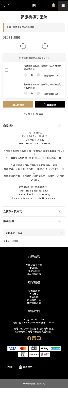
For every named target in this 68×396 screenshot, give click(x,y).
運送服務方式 (34, 299)
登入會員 (34, 293)
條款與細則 (34, 271)
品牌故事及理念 (34, 265)
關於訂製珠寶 (34, 302)
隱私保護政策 (34, 274)
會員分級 (34, 296)
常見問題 (34, 268)
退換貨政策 (34, 290)
